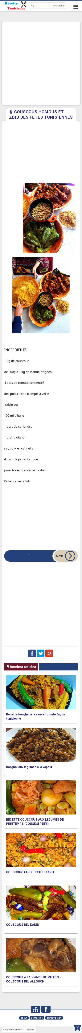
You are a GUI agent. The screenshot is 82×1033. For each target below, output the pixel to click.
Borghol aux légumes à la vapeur (29, 767)
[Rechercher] (32, 5)
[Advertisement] (41, 63)
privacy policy (54, 1018)
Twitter (40, 653)
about (24, 1018)
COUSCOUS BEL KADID (22, 925)
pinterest (49, 653)
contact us (37, 1018)
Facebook (32, 653)
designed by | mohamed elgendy (18, 1029)
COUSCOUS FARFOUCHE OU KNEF (30, 872)
